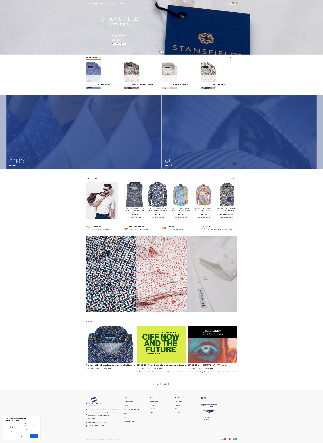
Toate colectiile (154, 416)
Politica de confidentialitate (132, 409)
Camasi (152, 405)
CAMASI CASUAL (219, 85)
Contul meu (178, 401)
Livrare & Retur (128, 401)
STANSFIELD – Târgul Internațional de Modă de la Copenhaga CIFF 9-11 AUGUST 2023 (172, 365)
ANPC (125, 413)
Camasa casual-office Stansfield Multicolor (183, 210)
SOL (125, 417)
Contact (126, 405)
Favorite (177, 412)
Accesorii (152, 409)
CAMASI (126, 208)
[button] (88, 274)
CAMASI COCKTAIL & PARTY (142, 85)
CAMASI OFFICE (104, 85)
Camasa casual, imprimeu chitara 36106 (205, 210)
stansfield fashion (94, 368)
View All (234, 178)
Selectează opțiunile (135, 217)
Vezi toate (233, 58)
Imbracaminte (154, 401)
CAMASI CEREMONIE (180, 85)
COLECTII (144, 208)
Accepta (34, 436)
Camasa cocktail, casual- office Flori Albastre (161, 210)
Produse (177, 405)
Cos (176, 409)
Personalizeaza (11, 436)
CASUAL (139, 208)
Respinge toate (24, 436)
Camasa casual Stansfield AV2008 (226, 210)
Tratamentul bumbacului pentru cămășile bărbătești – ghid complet (116, 365)
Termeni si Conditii (129, 421)
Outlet (151, 412)
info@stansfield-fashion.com (97, 422)
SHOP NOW (120, 36)
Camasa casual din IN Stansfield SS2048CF (137, 210)
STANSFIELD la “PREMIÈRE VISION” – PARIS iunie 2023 (209, 365)
